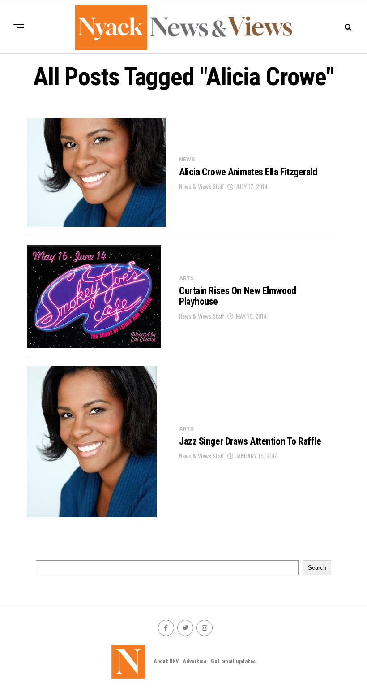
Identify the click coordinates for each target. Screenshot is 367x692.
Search (317, 567)
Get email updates (233, 661)
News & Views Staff (201, 186)
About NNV (166, 661)
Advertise (194, 661)
